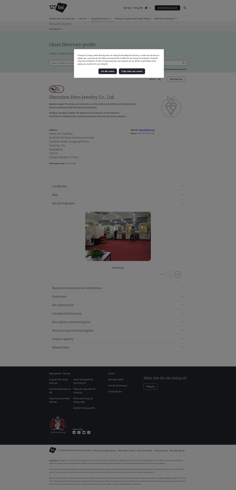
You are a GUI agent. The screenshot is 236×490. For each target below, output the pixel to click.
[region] (119, 63)
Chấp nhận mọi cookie (131, 71)
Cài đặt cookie (107, 71)
